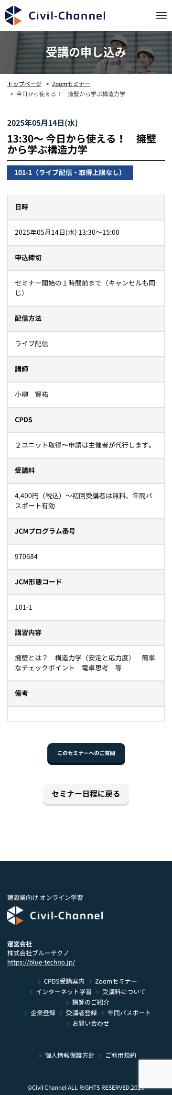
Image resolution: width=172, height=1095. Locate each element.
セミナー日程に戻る (86, 794)
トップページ (24, 84)
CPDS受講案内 (64, 981)
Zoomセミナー (71, 84)
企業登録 (42, 1013)
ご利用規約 (120, 1055)
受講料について (123, 992)
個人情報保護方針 (70, 1055)
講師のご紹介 (90, 1002)
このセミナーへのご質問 (86, 753)
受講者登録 (81, 1013)
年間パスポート (128, 1013)
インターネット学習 (63, 992)
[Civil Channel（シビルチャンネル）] (55, 15)
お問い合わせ (90, 1023)
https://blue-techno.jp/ (41, 962)
